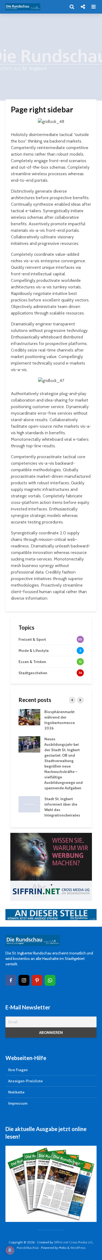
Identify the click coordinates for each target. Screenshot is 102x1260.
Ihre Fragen (18, 1069)
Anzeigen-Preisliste (25, 1081)
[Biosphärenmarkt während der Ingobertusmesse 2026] (29, 716)
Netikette (16, 1092)
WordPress (77, 1248)
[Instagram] (23, 980)
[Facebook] (10, 980)
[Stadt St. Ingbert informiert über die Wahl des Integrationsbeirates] (29, 803)
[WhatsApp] (50, 980)
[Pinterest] (37, 980)
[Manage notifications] (9, 1250)
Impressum (17, 1103)
